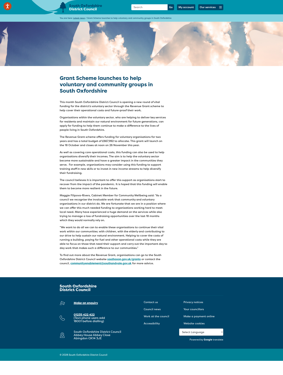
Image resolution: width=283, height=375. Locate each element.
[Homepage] (85, 7)
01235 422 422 (84, 315)
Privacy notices (193, 302)
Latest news (79, 18)
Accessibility (152, 323)
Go (171, 7)
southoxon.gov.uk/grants (124, 259)
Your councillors (194, 309)
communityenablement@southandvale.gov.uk (100, 263)
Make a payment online (199, 316)
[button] (210, 7)
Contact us (151, 302)
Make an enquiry (86, 303)
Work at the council (156, 316)
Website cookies (194, 323)
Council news (152, 309)
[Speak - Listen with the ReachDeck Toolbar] (7, 6)
